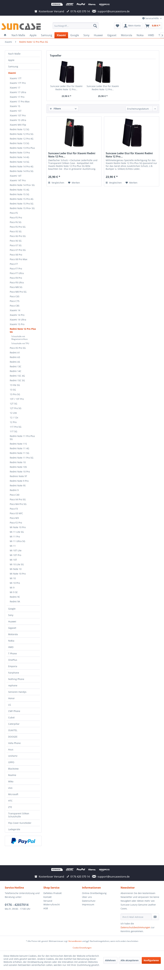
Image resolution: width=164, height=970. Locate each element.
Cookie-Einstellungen (82, 947)
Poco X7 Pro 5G (18, 249)
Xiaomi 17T (15, 78)
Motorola (13, 634)
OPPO (11, 762)
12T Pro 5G (15, 408)
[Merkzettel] (117, 26)
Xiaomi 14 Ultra (18, 319)
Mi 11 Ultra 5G (17, 541)
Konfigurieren (151, 960)
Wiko (10, 781)
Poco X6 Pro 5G (18, 236)
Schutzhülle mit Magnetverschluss (19, 337)
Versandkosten (75, 941)
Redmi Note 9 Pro (19, 480)
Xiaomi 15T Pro (18, 115)
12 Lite (13, 412)
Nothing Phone (16, 679)
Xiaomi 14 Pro (17, 314)
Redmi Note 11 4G (19, 448)
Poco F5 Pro (16, 217)
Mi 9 (12, 587)
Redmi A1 (15, 352)
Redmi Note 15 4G (19, 189)
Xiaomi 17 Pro (17, 96)
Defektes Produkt (52, 893)
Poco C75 (14, 301)
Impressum (88, 904)
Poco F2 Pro (16, 522)
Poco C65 (14, 296)
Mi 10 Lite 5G (17, 564)
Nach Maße (14, 53)
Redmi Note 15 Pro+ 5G (22, 208)
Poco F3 (14, 508)
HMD (10, 647)
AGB (45, 908)
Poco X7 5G (15, 245)
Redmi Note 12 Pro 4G (21, 138)
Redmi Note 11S (18, 443)
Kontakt (47, 896)
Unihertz (12, 755)
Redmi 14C (15, 371)
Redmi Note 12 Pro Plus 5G (23, 330)
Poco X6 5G (15, 240)
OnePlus (12, 659)
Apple (11, 60)
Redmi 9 (14, 490)
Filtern (57, 108)
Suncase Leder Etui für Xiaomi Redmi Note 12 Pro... (66, 88)
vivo (10, 787)
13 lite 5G (15, 385)
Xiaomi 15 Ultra (18, 120)
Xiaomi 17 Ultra (18, 92)
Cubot (11, 717)
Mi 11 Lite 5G (17, 531)
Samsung (13, 66)
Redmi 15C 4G (17, 375)
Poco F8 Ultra (17, 282)
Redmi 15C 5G (17, 380)
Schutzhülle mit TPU (20, 343)
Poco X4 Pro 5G (18, 499)
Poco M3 (14, 517)
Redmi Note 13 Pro (20, 152)
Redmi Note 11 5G (19, 453)
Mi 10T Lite (15, 550)
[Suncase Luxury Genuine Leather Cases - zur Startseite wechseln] (21, 27)
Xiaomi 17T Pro (18, 82)
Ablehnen (110, 960)
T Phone (12, 653)
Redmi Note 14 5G (19, 161)
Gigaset (12, 627)
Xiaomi (12, 72)
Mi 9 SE (14, 592)
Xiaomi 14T (15, 175)
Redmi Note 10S (18, 466)
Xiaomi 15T (15, 110)
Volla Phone (14, 743)
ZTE (10, 807)
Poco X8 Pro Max (18, 259)
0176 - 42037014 (17, 905)
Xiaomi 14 (15, 310)
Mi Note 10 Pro (18, 527)
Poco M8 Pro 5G (18, 291)
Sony (10, 615)
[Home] (5, 35)
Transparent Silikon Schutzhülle (18, 815)
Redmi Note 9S (18, 485)
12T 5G (13, 403)
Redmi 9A (15, 601)
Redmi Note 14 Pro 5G (21, 171)
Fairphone (13, 672)
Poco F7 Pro (16, 268)
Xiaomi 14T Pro (18, 180)
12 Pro (13, 422)
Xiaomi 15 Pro (17, 324)
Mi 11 (13, 545)
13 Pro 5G (15, 394)
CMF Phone (14, 711)
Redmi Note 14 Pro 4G (21, 166)
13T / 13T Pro (17, 398)
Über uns (87, 896)
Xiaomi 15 (15, 106)
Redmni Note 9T (18, 476)
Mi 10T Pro (15, 555)
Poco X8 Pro (16, 254)
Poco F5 (14, 212)
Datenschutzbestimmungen (135, 927)
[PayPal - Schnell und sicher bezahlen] (23, 841)
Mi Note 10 (15, 569)
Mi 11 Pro (15, 536)
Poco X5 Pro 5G (18, 347)
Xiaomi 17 (15, 87)
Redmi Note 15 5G (19, 194)
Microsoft (13, 794)
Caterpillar (14, 723)
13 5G (13, 389)
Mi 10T (13, 559)
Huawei (12, 621)
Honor (11, 698)
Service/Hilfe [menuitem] (152, 18)
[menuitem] (76, 26)
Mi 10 (13, 578)
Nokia (11, 640)
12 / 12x (14, 417)
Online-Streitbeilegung (94, 893)
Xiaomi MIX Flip (18, 124)
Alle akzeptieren (130, 960)
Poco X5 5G (15, 231)
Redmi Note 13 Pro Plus (22, 147)
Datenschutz (88, 900)
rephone (12, 685)
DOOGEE (12, 736)
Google (12, 608)
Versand (47, 900)
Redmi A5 (15, 361)
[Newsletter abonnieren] (155, 917)
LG (9, 704)
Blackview (13, 768)
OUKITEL (12, 730)
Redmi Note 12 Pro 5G (21, 134)
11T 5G (13, 431)
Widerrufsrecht (51, 904)
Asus (10, 749)
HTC (10, 800)
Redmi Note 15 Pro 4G (21, 198)
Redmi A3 (15, 357)
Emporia (12, 666)
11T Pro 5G (15, 426)
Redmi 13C (15, 366)
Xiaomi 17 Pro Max (19, 101)
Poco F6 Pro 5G (17, 226)
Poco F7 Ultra (17, 273)
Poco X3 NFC (16, 513)
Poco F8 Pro (16, 277)
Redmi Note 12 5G (19, 129)
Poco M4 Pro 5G (18, 504)
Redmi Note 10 (18, 462)
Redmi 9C (15, 596)
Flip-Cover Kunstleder (19, 822)
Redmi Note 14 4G (19, 157)
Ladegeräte (14, 829)
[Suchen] (95, 26)
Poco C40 (14, 494)
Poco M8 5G (16, 287)
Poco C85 (14, 305)
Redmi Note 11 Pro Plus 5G (22, 438)
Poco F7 (14, 263)
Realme (12, 775)
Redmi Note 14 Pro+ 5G (22, 185)
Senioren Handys (17, 691)
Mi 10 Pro (15, 582)
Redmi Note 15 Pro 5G (21, 203)
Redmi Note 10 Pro (20, 471)
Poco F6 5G (15, 222)
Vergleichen (57, 182)
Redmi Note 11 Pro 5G (21, 457)
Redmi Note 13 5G (19, 143)
